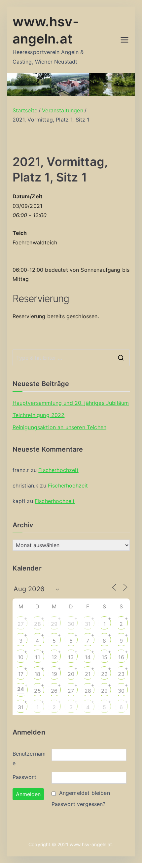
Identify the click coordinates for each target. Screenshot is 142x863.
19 (54, 674)
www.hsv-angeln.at (91, 844)
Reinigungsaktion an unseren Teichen (60, 427)
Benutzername (29, 758)
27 (21, 624)
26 (54, 690)
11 (37, 657)
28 (37, 624)
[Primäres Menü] (124, 39)
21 (87, 674)
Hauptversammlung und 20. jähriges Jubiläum (71, 403)
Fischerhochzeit (58, 470)
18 (37, 674)
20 (71, 674)
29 (54, 624)
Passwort (24, 777)
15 (104, 657)
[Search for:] (71, 357)
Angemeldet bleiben (84, 793)
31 (87, 624)
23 (121, 674)
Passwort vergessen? (79, 804)
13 (71, 657)
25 (37, 690)
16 (121, 657)
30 (71, 624)
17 (20, 674)
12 (54, 657)
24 (20, 689)
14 (87, 657)
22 (104, 674)
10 (20, 657)
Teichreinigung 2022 (39, 415)
